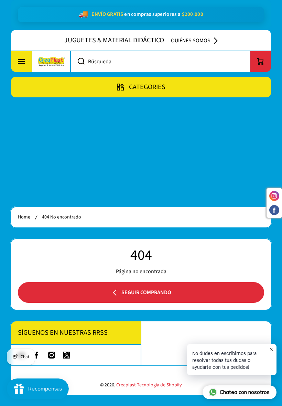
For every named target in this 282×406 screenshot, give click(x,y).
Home (24, 217)
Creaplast (126, 385)
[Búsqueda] (77, 62)
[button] (260, 61)
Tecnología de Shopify (159, 385)
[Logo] (51, 61)
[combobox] (160, 62)
